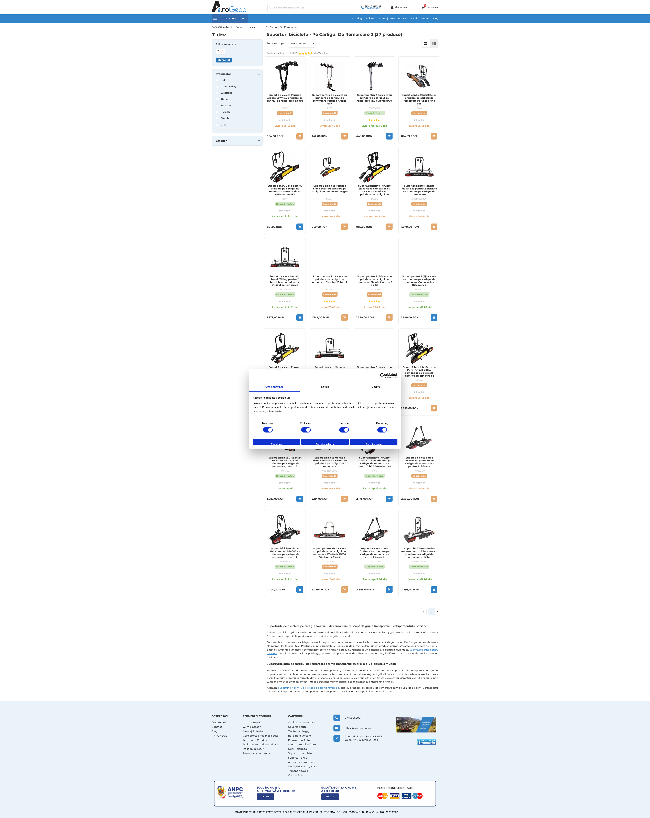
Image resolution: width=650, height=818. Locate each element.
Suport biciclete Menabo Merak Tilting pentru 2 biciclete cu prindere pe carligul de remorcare (285, 280)
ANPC (215, 735)
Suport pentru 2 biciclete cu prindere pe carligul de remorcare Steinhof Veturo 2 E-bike (374, 280)
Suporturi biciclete (300, 753)
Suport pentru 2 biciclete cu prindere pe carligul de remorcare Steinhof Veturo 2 (329, 279)
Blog (435, 18)
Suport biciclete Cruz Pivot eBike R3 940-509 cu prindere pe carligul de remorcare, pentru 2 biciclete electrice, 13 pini (284, 463)
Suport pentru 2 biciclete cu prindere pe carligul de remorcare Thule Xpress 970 (374, 98)
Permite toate (374, 444)
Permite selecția (325, 444)
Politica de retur (253, 748)
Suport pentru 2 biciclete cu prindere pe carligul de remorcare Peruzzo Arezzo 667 (329, 99)
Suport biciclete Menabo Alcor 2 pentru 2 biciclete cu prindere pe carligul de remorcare (329, 462)
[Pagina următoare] (437, 611)
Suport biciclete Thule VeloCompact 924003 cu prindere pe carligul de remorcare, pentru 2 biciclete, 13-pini (285, 554)
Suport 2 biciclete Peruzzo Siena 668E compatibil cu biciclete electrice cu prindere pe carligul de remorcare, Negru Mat (374, 191)
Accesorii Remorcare (301, 762)
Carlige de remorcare (302, 722)
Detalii (265, 796)
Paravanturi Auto (299, 740)
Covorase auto (297, 726)
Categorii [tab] (222, 140)
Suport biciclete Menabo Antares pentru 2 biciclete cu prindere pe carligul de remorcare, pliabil (419, 553)
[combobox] (310, 8)
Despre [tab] (376, 386)
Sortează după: (276, 43)
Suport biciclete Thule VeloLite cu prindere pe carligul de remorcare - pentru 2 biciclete (419, 462)
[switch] (306, 430)
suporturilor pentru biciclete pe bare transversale (308, 687)
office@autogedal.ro (354, 728)
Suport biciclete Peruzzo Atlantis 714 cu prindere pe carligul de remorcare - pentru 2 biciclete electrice (374, 462)
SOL (224, 735)
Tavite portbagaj (298, 731)
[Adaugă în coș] (389, 136)
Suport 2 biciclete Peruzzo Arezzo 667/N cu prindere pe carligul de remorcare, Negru (285, 98)
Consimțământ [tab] (274, 386)
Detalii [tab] (325, 386)
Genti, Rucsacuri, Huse (302, 766)
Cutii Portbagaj (298, 748)
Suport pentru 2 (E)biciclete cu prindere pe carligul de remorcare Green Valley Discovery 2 (419, 280)
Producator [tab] (223, 74)
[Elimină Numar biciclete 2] (222, 51)
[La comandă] (299, 136)
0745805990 (372, 8)
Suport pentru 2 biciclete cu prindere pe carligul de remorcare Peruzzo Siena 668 (419, 99)
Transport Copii (298, 770)
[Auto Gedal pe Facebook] (416, 724)
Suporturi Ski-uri (298, 757)
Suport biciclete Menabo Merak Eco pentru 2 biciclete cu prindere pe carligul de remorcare (419, 190)
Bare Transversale (299, 735)
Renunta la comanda (256, 753)
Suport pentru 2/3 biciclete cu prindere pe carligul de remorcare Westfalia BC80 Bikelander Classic (329, 553)
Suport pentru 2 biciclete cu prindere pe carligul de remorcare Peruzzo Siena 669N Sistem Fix (285, 190)
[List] (434, 43)
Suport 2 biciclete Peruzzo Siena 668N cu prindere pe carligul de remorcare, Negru (330, 188)
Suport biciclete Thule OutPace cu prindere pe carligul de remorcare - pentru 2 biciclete (374, 553)
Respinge (276, 444)
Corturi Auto (296, 775)
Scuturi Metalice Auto (302, 744)
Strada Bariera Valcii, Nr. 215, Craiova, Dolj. (364, 738)
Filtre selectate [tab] (226, 44)
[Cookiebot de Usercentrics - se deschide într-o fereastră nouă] (382, 375)
